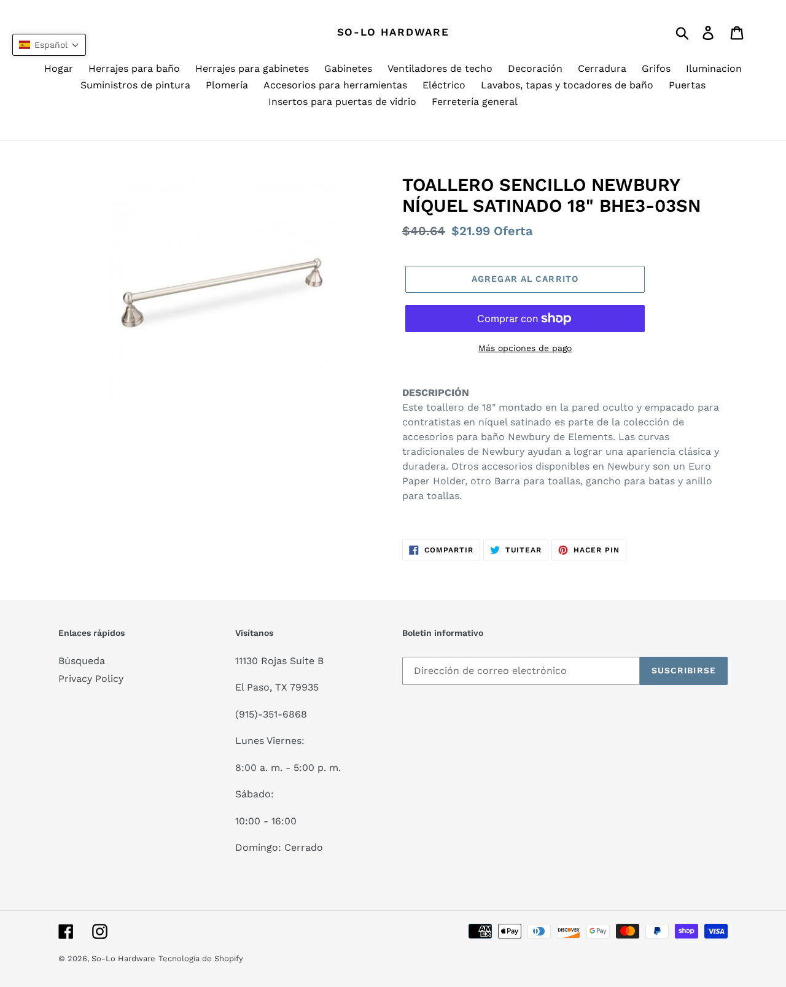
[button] (49, 44)
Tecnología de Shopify (200, 958)
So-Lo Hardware (393, 32)
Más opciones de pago (525, 348)
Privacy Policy (90, 678)
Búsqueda (81, 661)
